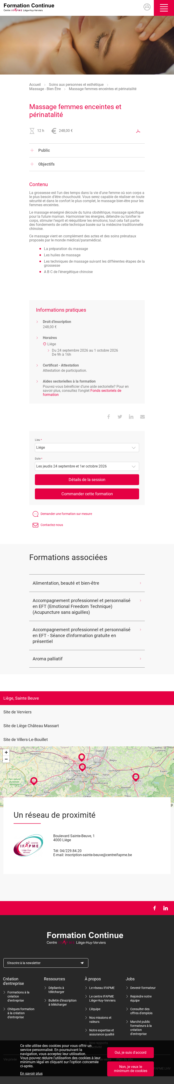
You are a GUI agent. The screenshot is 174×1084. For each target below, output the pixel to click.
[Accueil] (30, 8)
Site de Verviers (17, 712)
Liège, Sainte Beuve (21, 698)
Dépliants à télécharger (56, 990)
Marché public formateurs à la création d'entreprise (141, 1028)
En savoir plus (31, 1074)
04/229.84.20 (71, 851)
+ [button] (6, 752)
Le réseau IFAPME (102, 988)
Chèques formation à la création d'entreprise (20, 1013)
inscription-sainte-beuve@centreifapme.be (98, 855)
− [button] (6, 759)
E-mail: (58, 855)
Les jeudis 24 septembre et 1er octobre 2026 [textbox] (71, 466)
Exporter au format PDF (138, 131)
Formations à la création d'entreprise (18, 996)
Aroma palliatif (48, 658)
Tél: (56, 851)
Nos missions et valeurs (100, 1019)
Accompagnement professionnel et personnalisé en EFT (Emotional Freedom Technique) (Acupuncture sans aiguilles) (81, 606)
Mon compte (147, 7)
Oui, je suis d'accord (130, 1052)
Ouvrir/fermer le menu (164, 8)
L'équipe (94, 1009)
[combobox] (87, 447)
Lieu (37, 440)
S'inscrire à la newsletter (24, 963)
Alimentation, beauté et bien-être (66, 583)
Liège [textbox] (40, 448)
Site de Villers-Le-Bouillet (25, 739)
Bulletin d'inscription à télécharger (62, 1002)
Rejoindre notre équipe (141, 998)
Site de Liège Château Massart (31, 725)
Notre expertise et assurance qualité (101, 1032)
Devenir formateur (143, 988)
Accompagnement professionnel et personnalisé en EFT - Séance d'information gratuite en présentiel (81, 635)
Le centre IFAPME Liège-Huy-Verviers (102, 998)
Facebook (154, 908)
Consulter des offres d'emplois (141, 1011)
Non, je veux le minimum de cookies (130, 1069)
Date (38, 458)
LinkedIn (165, 908)
